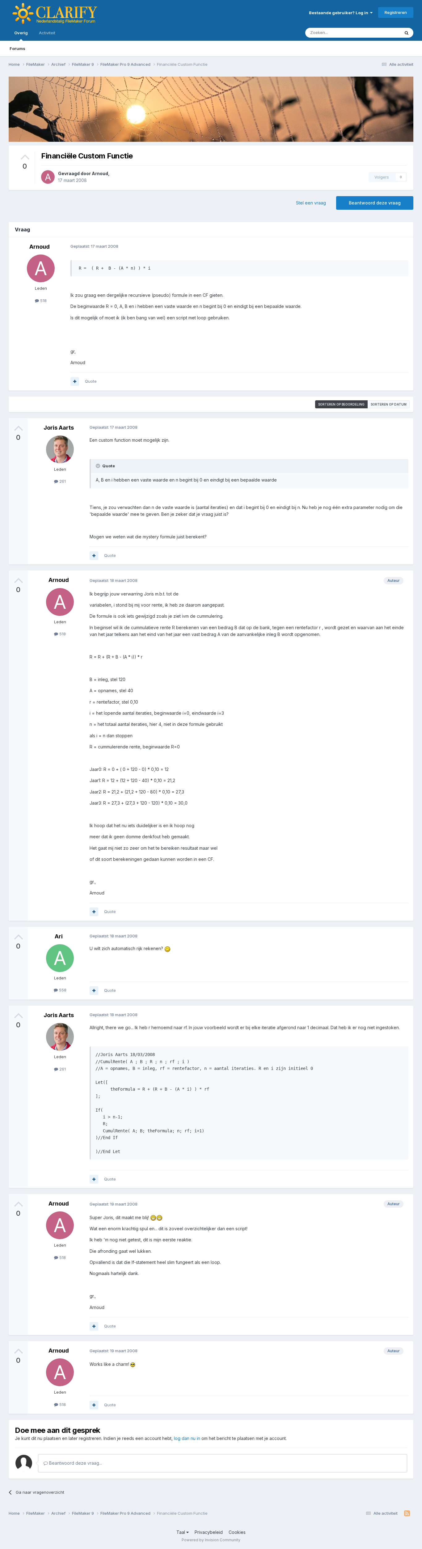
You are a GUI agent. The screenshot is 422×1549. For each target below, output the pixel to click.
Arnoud (100, 173)
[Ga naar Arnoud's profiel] (48, 177)
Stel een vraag (311, 202)
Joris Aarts (59, 427)
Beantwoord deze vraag (375, 202)
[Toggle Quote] (98, 465)
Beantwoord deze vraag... (75, 1463)
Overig (21, 32)
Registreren (396, 12)
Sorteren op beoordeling (341, 404)
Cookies (237, 1532)
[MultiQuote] (74, 381)
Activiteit (47, 32)
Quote (91, 381)
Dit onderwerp (378, 32)
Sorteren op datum (389, 404)
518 (43, 300)
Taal (181, 1532)
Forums (17, 48)
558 (62, 989)
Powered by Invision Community (211, 1540)
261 (62, 481)
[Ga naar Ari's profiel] (60, 958)
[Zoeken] (406, 33)
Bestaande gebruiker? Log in (339, 12)
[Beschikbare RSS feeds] (407, 1513)
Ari (59, 936)
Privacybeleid (209, 1532)
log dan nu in (187, 1438)
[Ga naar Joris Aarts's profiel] (60, 449)
